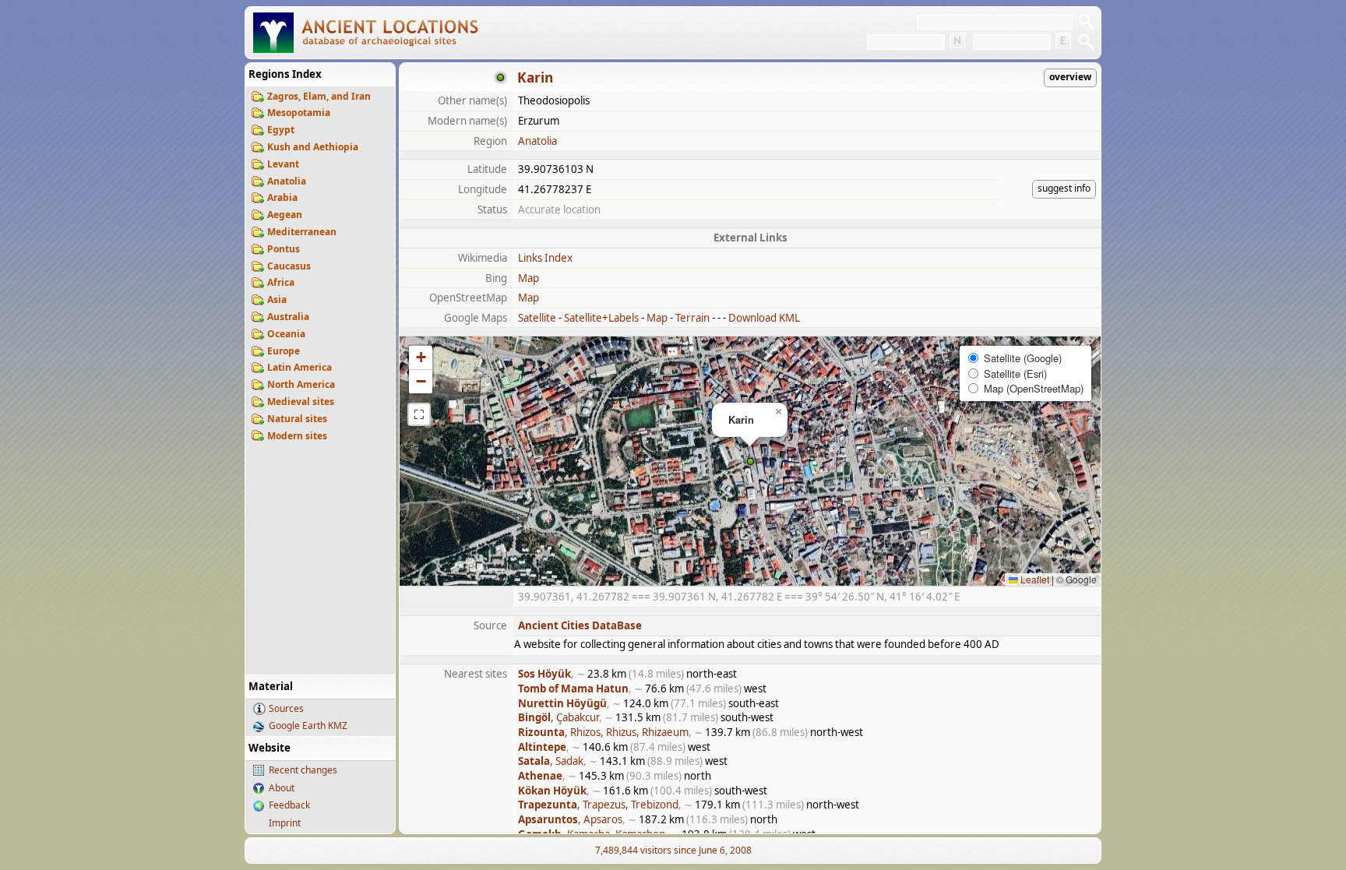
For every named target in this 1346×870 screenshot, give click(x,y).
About (281, 787)
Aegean (284, 214)
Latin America (299, 367)
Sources (286, 708)
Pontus (283, 248)
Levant (283, 164)
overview (1070, 76)
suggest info (1064, 188)
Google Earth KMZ (308, 725)
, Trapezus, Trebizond (598, 805)
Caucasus (289, 266)
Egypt (280, 129)
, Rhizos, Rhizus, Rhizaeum (603, 732)
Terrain (692, 318)
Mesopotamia (298, 112)
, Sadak (550, 761)
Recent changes (303, 770)
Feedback (289, 805)
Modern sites (297, 435)
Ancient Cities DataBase (580, 625)
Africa (280, 282)
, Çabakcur (558, 717)
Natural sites (297, 418)
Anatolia (286, 181)
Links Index (545, 258)
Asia (277, 299)
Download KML (764, 318)
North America (301, 384)
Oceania (286, 333)
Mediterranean (301, 231)
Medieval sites (300, 401)
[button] (750, 461)
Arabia (282, 197)
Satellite (537, 318)
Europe (283, 351)
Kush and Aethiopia (312, 146)
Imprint (285, 822)
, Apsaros (570, 819)
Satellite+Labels (601, 318)
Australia (288, 316)
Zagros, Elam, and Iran (319, 96)
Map (528, 278)
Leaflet (1033, 579)
